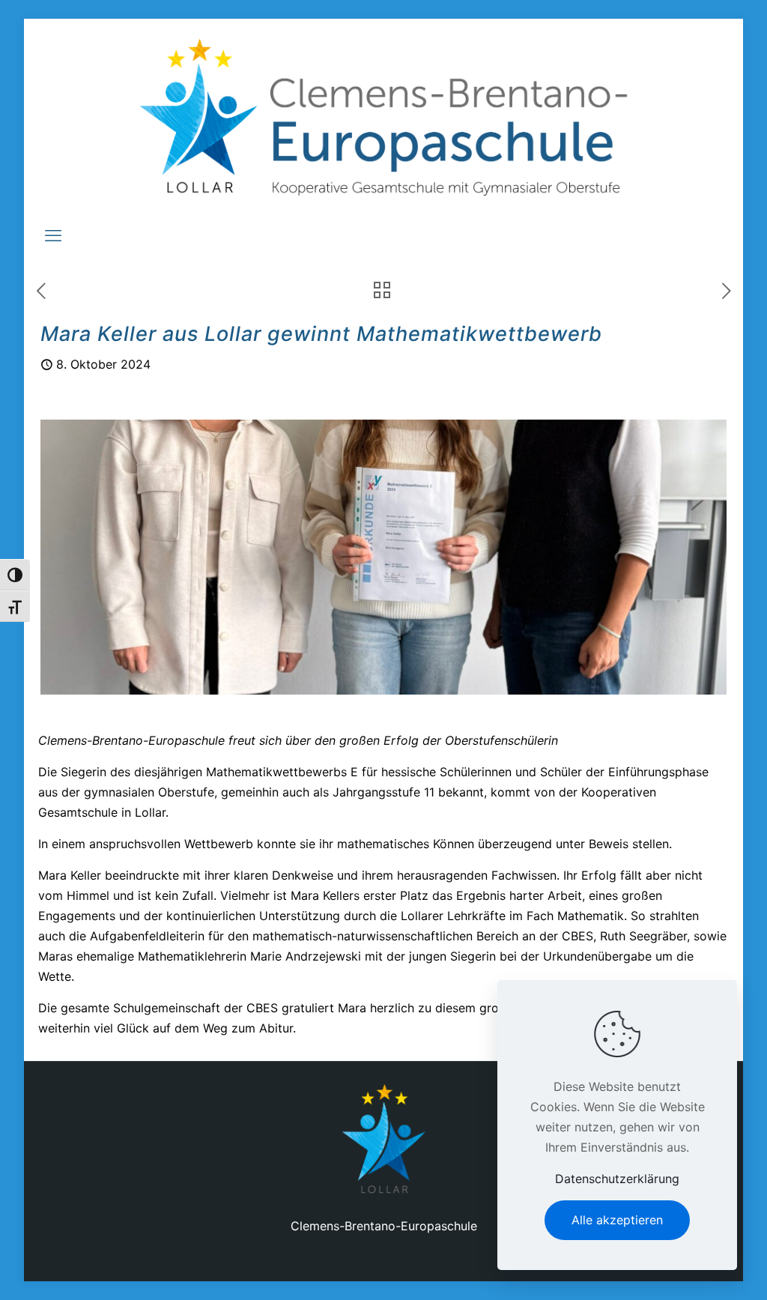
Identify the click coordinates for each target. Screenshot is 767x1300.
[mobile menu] (53, 235)
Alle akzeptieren (617, 1219)
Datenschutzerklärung (617, 1178)
